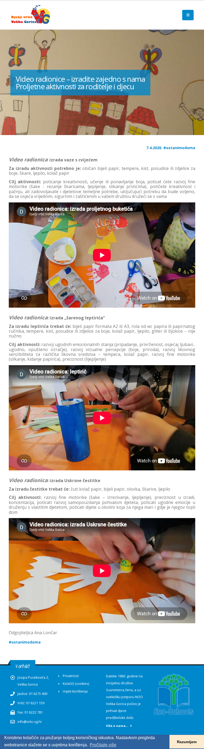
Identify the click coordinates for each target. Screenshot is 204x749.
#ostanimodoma (179, 147)
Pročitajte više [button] (103, 745)
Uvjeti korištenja (75, 691)
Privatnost (71, 676)
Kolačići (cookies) (76, 683)
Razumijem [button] (187, 742)
